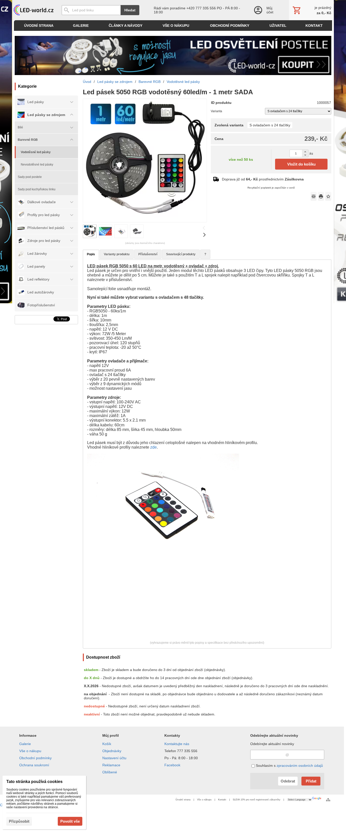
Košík (106, 744)
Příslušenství (147, 254)
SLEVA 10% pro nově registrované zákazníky (256, 799)
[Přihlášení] (266, 10)
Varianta (216, 111)
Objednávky (111, 751)
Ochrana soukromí (34, 765)
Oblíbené (109, 772)
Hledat (130, 10)
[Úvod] (33, 10)
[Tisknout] (321, 196)
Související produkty (181, 254)
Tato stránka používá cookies (34, 781)
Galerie (25, 744)
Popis (91, 254)
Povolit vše (70, 821)
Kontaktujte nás (176, 744)
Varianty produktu (116, 254)
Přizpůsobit (19, 821)
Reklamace (111, 765)
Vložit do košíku (301, 164)
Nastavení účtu (114, 758)
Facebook (172, 765)
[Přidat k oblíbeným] (328, 196)
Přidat (311, 781)
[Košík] (311, 10)
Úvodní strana (183, 799)
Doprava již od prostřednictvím (263, 179)
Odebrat (288, 781)
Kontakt (222, 799)
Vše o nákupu (30, 751)
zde (153, 447)
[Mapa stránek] (328, 799)
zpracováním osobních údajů (300, 766)
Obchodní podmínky (35, 758)
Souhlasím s (289, 766)
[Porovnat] (314, 196)
